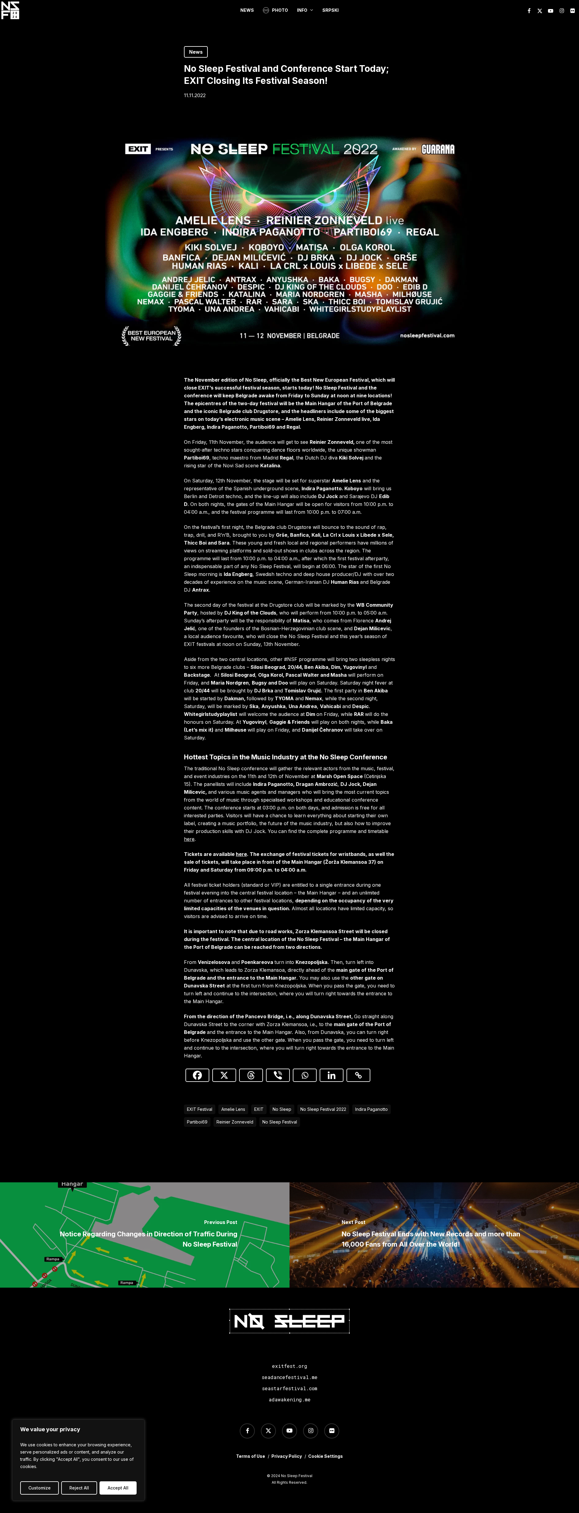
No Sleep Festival (279, 1121)
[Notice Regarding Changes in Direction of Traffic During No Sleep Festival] (145, 1235)
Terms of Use (250, 1456)
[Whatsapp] (305, 1075)
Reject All (79, 1487)
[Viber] (278, 1075)
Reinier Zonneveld (235, 1121)
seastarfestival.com (289, 1388)
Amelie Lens (233, 1109)
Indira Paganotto (371, 1109)
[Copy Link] (358, 1075)
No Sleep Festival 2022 (323, 1109)
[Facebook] (197, 1075)
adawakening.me (290, 1399)
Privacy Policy (286, 1456)
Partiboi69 (197, 1121)
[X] (224, 1075)
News (196, 52)
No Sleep (282, 1109)
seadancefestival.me (290, 1377)
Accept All (118, 1487)
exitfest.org (289, 1366)
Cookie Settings (325, 1456)
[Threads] (251, 1075)
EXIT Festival (199, 1109)
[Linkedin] (331, 1075)
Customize (39, 1487)
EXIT (259, 1109)
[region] (78, 1460)
